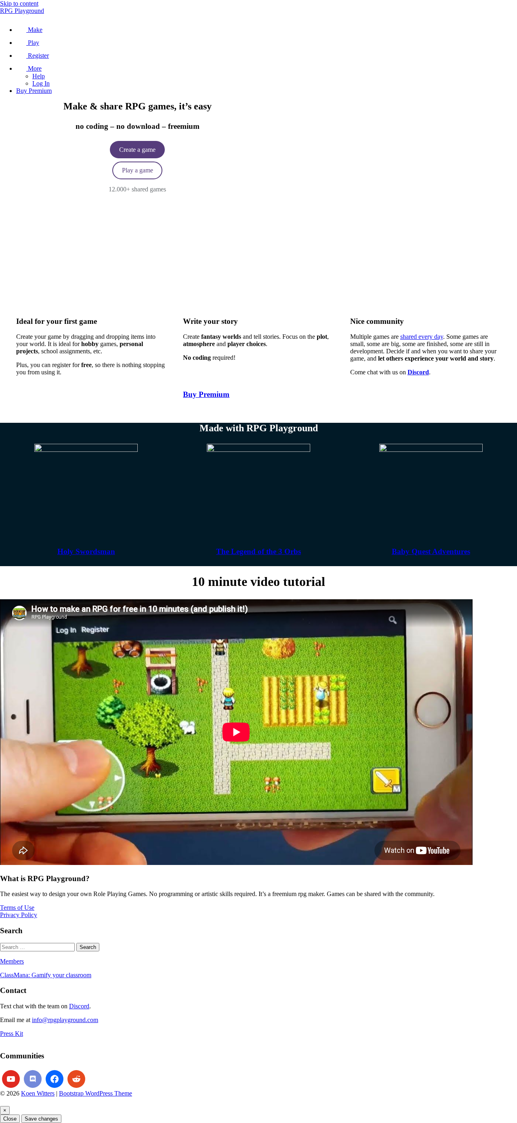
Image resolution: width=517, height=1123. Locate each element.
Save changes (41, 1119)
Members (12, 961)
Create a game (137, 149)
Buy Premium (206, 394)
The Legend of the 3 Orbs (258, 551)
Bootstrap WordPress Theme (95, 1093)
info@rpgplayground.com (65, 1019)
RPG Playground (22, 10)
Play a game (137, 170)
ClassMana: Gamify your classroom (45, 975)
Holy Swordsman (86, 551)
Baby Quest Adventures (431, 551)
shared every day (421, 336)
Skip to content (19, 3)
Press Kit (11, 1033)
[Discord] (33, 1079)
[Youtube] (11, 1079)
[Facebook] (54, 1079)
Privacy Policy (18, 914)
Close (10, 1119)
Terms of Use (17, 907)
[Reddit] (76, 1079)
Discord (79, 1006)
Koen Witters (38, 1093)
